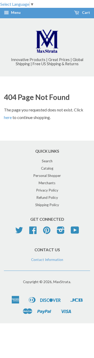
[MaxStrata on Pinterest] (47, 232)
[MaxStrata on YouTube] (75, 232)
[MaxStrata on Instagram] (61, 232)
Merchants (47, 183)
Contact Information (47, 260)
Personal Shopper (47, 176)
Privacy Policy (47, 190)
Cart (85, 12)
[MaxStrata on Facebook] (33, 232)
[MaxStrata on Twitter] (19, 232)
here (8, 117)
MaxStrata (61, 282)
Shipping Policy (47, 205)
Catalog (47, 168)
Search (47, 161)
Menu (15, 12)
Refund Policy (47, 197)
